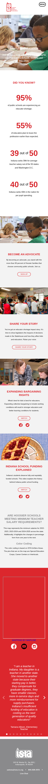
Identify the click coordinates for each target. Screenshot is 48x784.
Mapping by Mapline (24, 640)
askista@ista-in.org (15, 770)
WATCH (24, 418)
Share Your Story (24, 347)
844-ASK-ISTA (34, 770)
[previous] (4, 697)
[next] (44, 697)
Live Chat (24, 773)
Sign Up (24, 274)
